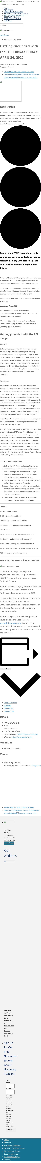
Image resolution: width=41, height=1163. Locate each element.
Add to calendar (5, 669)
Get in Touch (9, 843)
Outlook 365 (8, 708)
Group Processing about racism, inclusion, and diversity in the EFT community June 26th (21, 76)
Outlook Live (9, 711)
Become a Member (11, 17)
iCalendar (7, 705)
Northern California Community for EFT (8, 1014)
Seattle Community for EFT (8, 1033)
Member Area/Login (12, 18)
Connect (8, 20)
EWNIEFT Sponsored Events (27, 734)
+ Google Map (35, 765)
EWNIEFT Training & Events (16, 13)
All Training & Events (13, 15)
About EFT (8, 10)
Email (8, 1089)
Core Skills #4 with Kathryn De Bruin (19, 72)
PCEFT (6, 1028)
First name (8, 1082)
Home (6, 8)
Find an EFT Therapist (13, 11)
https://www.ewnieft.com (21, 737)
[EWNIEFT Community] (9, 1)
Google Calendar (10, 702)
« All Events (4, 35)
